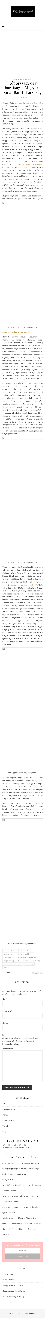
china (6, 951)
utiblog (6, 967)
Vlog (4, 1131)
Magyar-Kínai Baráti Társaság (27, 957)
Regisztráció (7, 1274)
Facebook (13, 585)
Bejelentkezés (8, 1279)
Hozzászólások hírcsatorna (13, 1291)
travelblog (36, 961)
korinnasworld (9, 957)
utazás (19, 964)
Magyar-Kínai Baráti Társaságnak (28, 164)
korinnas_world (23, 954)
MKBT (19, 961)
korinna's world (9, 954)
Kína (22, 951)
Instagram (22, 585)
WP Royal (32, 1313)
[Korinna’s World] (23, 11)
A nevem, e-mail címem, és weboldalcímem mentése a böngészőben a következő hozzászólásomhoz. (20, 1041)
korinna (30, 951)
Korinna (6, 973)
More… (5, 1115)
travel (27, 961)
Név (4, 999)
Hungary (14, 951)
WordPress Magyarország (13, 1296)
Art (3, 1103)
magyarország (9, 961)
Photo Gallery (8, 1120)
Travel (5, 1126)
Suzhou (40, 795)
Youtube (30, 585)
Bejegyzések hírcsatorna (12, 1285)
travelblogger (8, 964)
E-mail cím (7, 1011)
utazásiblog (29, 964)
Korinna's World (22, 79)
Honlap (5, 1023)
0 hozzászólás (37, 973)
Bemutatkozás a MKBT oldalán (16, 332)
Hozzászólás (7, 1048)
